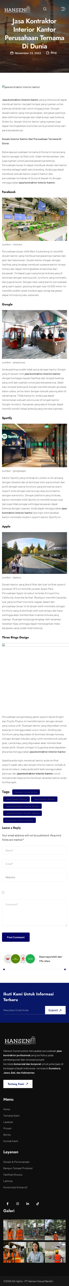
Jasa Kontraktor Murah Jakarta (22, 813)
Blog (54, 52)
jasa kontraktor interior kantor (35, 773)
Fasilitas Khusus (12, 1174)
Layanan (8, 1122)
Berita (7, 1134)
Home (6, 1109)
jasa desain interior (16, 799)
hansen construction (26, 792)
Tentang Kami (11, 1115)
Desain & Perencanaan (16, 1161)
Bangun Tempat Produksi (18, 1168)
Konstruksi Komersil (15, 1187)
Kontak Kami (10, 1141)
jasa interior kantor (44, 799)
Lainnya (7, 1181)
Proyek (7, 1128)
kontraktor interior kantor (19, 820)
